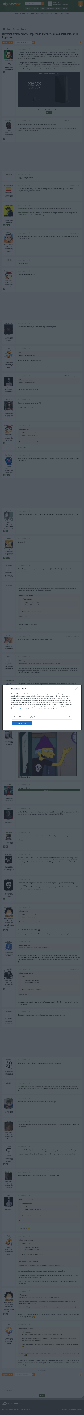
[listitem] (42, 717)
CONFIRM (22, 723)
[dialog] (42, 707)
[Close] (77, 689)
